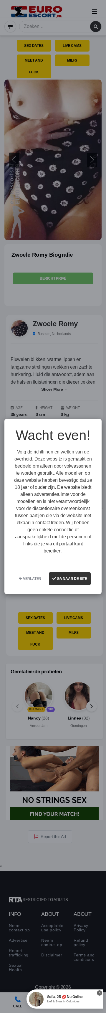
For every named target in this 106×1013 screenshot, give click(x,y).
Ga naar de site (71, 579)
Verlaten (31, 579)
